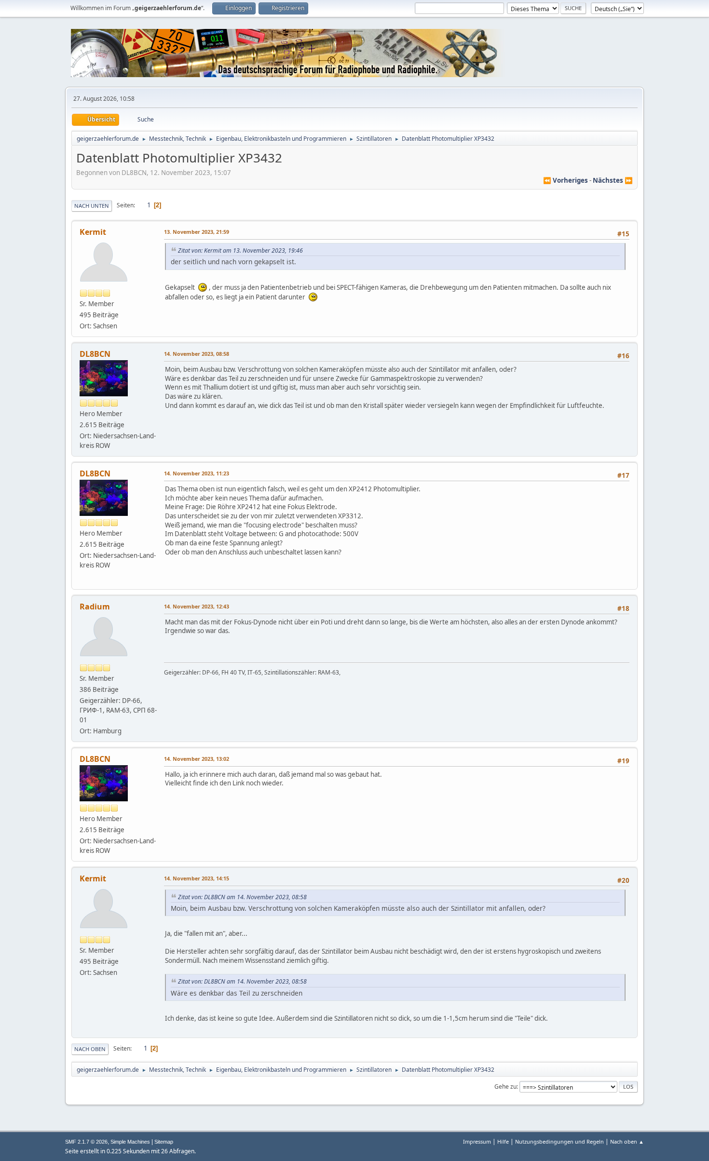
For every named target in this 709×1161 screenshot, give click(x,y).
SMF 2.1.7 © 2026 (86, 1142)
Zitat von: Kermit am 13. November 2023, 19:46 (240, 250)
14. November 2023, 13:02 (196, 758)
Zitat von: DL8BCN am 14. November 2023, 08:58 (242, 897)
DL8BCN (95, 354)
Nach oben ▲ (627, 1141)
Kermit (93, 232)
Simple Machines (130, 1142)
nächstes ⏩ (613, 180)
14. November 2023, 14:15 (196, 878)
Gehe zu (505, 1086)
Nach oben (90, 1049)
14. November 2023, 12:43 (196, 606)
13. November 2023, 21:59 (196, 231)
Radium (95, 606)
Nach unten (91, 205)
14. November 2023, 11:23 (196, 473)
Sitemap (163, 1142)
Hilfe (503, 1141)
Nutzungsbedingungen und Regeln (559, 1141)
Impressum (477, 1141)
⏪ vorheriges (565, 180)
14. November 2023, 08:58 (196, 353)
